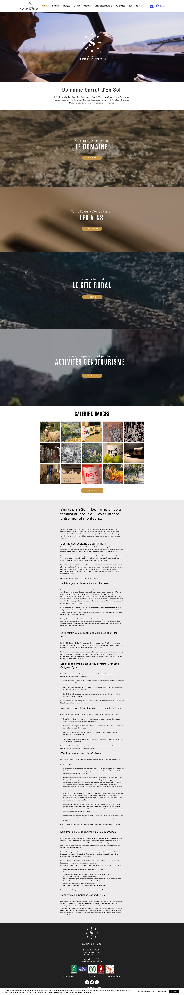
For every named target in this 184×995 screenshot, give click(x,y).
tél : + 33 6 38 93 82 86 (92, 959)
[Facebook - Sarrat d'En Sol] (97, 982)
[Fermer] (181, 991)
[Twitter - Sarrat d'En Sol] (92, 982)
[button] (152, 6)
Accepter (174, 991)
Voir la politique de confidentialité (80, 992)
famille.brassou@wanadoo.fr (92, 961)
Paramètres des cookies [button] (146, 991)
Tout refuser (162, 991)
